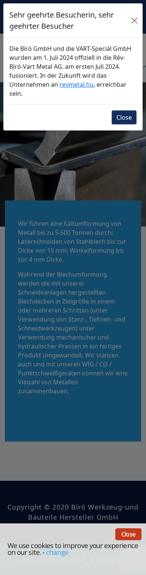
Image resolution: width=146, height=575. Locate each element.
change (57, 552)
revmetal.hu (77, 84)
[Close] (135, 21)
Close (128, 534)
